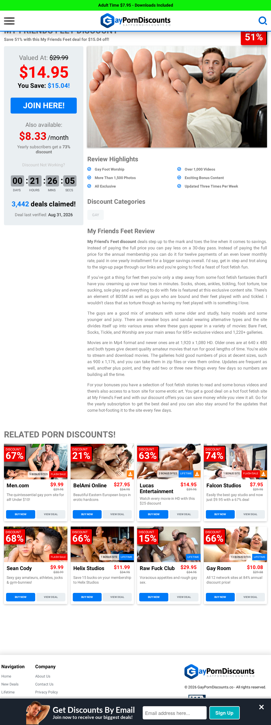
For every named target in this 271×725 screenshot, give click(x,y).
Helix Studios (88, 568)
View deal (51, 514)
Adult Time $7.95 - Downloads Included (135, 5)
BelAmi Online (90, 486)
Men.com (18, 486)
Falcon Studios (223, 486)
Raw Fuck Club (157, 568)
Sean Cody (19, 568)
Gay (95, 215)
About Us (42, 676)
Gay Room (218, 568)
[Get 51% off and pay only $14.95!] (177, 96)
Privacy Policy (46, 692)
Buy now (20, 514)
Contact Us (44, 684)
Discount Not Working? (43, 164)
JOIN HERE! (44, 105)
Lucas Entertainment (156, 488)
